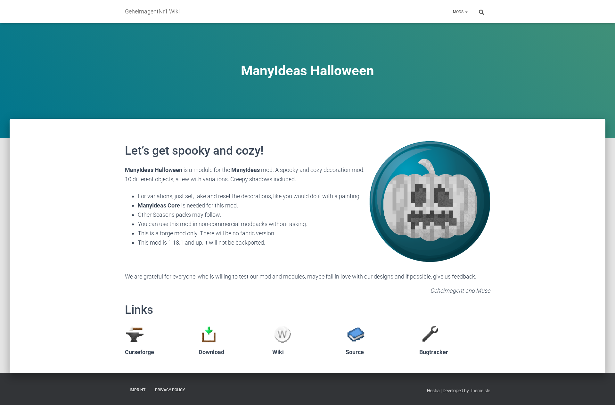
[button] (466, 12)
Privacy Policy (170, 390)
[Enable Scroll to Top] (602, 392)
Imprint (137, 390)
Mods (458, 12)
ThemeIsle (480, 390)
